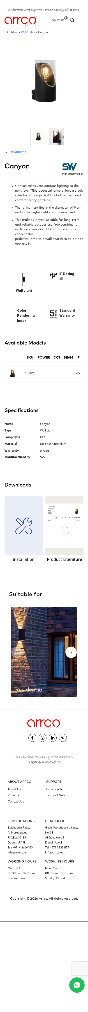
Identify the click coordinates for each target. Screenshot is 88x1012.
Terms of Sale (55, 795)
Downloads (17, 152)
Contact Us (16, 801)
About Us (14, 789)
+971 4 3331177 (59, 847)
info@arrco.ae (17, 852)
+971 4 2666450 (23, 847)
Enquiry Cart (59, 20)
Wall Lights (28, 32)
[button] (71, 652)
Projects (13, 795)
